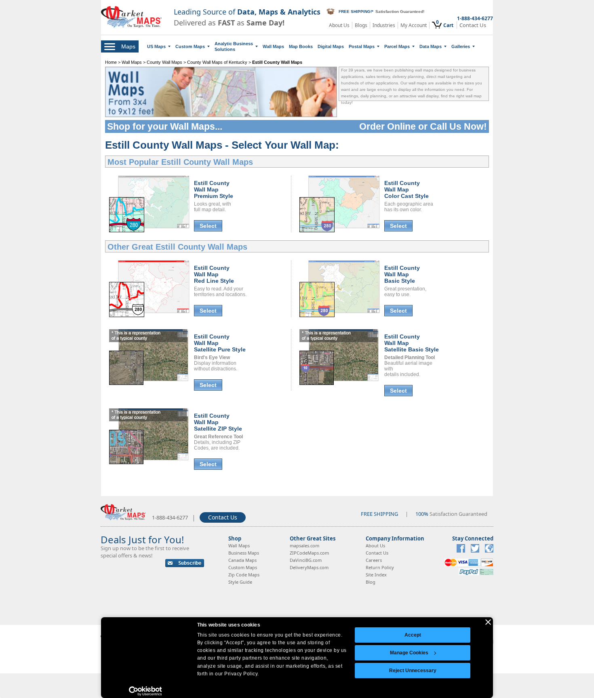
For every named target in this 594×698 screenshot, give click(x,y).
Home (111, 62)
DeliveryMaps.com (309, 567)
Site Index (376, 575)
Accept (412, 635)
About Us (339, 25)
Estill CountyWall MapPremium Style (213, 189)
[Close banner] (488, 622)
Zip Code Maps (243, 575)
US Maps (156, 46)
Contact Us (472, 25)
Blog (370, 582)
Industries (384, 25)
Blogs (361, 25)
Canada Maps (242, 560)
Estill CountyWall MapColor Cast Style (406, 189)
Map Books (301, 46)
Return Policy (380, 567)
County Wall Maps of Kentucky (217, 62)
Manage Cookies (409, 653)
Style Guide (240, 582)
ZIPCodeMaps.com (309, 553)
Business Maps (243, 553)
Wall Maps (273, 46)
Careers (374, 560)
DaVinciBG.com (306, 560)
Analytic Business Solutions (234, 46)
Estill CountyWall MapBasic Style (402, 274)
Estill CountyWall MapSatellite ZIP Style (218, 422)
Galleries (460, 46)
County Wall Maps (164, 62)
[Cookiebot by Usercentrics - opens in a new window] (145, 691)
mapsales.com (304, 545)
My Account (413, 25)
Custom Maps (190, 46)
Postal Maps (362, 46)
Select (208, 226)
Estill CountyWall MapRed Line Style (214, 274)
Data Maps (430, 46)
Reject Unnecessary (412, 670)
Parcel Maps (397, 46)
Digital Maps (331, 46)
